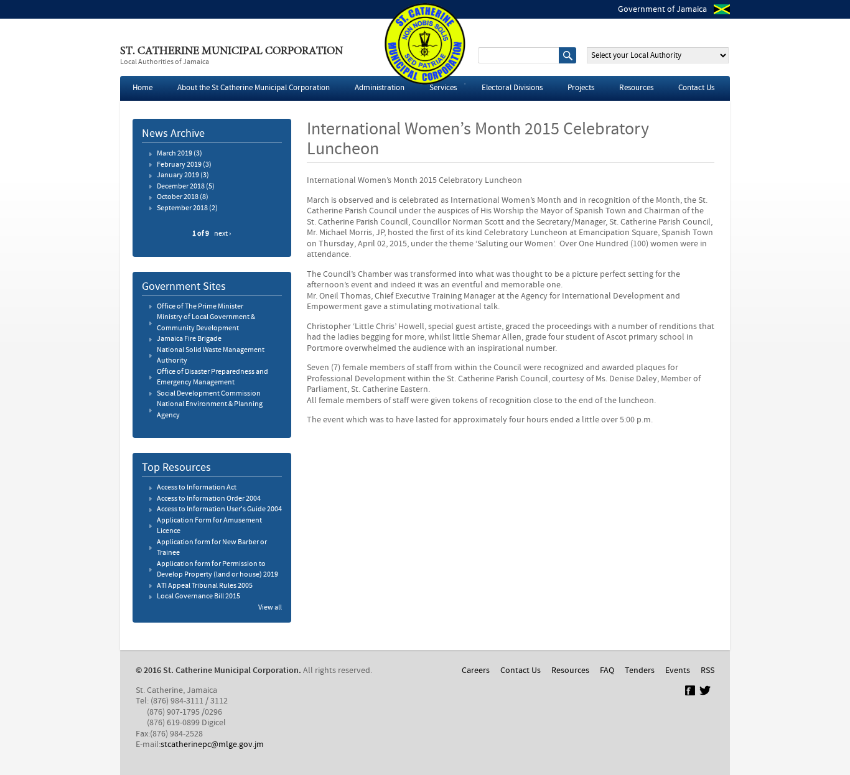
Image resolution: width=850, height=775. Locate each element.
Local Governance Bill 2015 (198, 596)
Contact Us (696, 88)
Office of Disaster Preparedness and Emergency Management (212, 377)
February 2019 (179, 165)
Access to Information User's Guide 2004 (219, 509)
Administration (379, 88)
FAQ (607, 670)
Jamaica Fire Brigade (189, 339)
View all (270, 608)
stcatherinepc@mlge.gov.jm (212, 744)
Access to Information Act (196, 488)
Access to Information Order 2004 (209, 499)
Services (443, 88)
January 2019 (178, 175)
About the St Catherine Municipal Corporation (253, 88)
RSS (707, 670)
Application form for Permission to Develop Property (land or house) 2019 (217, 569)
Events (677, 670)
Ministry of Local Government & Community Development (206, 322)
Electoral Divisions (512, 88)
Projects (580, 88)
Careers (476, 670)
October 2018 (177, 197)
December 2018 (181, 187)
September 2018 (182, 208)
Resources (636, 88)
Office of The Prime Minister (200, 307)
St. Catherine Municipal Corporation (231, 51)
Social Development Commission (209, 394)
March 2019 (174, 154)
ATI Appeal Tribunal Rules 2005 (205, 586)
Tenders (640, 670)
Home (142, 88)
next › (222, 234)
